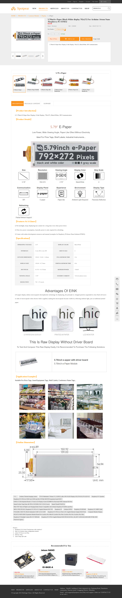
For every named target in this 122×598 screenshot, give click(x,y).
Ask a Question (86, 39)
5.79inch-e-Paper (60, 29)
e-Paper (51, 16)
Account (88, 1)
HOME (13, 16)
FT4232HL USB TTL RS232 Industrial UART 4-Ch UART (30, 512)
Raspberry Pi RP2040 (80, 509)
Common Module (33, 16)
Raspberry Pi (58, 509)
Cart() (104, 1)
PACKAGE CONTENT (32, 103)
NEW (34, 8)
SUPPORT (47, 103)
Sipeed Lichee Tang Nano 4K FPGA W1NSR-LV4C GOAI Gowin (32, 504)
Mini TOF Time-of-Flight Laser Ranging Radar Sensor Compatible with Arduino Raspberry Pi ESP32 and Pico (43, 506)
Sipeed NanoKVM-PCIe (58, 504)
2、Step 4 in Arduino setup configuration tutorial (26, 531)
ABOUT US (65, 8)
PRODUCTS (43, 8)
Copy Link (96, 39)
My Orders (95, 1)
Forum (69, 1)
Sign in (75, 1)
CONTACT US (77, 8)
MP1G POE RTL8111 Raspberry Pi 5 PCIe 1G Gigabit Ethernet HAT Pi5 (33, 509)
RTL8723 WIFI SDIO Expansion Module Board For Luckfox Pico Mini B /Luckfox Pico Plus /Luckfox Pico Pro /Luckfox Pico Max (49, 514)
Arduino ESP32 (68, 509)
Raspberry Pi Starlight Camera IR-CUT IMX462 (26, 517)
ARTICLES (54, 8)
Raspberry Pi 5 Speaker (98, 496)
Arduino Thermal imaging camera (28, 496)
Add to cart (71, 39)
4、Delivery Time (17, 534)
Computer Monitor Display (95, 512)
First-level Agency (18, 519)
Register (81, 1)
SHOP (87, 8)
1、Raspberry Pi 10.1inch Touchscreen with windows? (27, 529)
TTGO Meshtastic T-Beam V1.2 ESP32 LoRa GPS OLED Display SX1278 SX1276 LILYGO (64, 496)
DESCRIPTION (17, 103)
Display (43, 16)
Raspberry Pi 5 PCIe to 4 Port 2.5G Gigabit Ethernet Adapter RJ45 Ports (67, 512)
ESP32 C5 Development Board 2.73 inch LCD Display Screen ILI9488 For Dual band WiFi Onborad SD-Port (43, 501)
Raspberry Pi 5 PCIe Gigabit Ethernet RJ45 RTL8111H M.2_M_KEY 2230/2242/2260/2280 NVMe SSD (69, 517)
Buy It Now (53, 39)
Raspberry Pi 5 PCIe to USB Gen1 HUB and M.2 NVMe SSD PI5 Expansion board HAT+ (38, 499)
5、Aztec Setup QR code (19, 536)
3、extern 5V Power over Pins (21, 533)
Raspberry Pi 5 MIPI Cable (95, 509)
